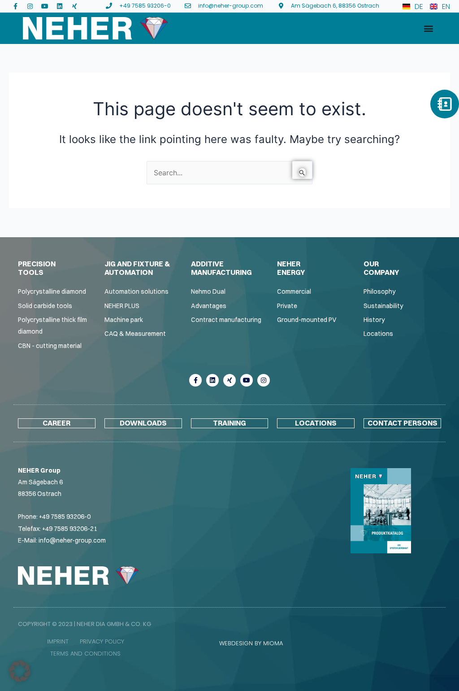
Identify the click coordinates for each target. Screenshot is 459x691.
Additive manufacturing (221, 268)
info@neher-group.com (72, 540)
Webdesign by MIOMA (251, 643)
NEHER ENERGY (291, 268)
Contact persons (402, 422)
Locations (316, 422)
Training (229, 422)
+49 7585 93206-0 (65, 517)
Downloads (143, 422)
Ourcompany (381, 268)
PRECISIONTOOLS (37, 268)
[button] (428, 28)
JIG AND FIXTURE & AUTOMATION (137, 268)
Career (56, 422)
